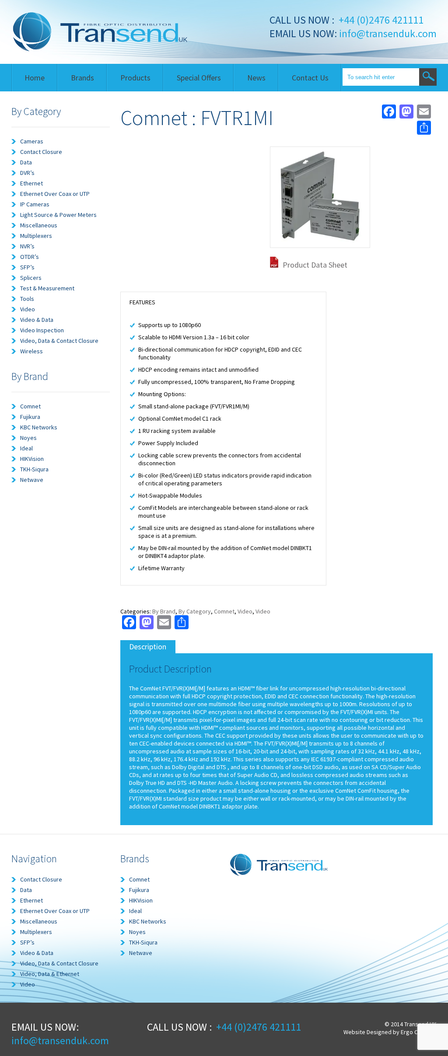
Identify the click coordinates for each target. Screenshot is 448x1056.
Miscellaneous (38, 225)
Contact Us (310, 78)
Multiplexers (36, 236)
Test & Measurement (47, 288)
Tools (27, 299)
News (256, 78)
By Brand (163, 611)
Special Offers (199, 78)
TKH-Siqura (34, 469)
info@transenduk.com (387, 33)
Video (27, 309)
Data (26, 162)
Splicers (31, 278)
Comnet (30, 406)
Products (135, 78)
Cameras (31, 141)
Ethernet (31, 183)
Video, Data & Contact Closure (59, 341)
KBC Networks (38, 427)
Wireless (31, 351)
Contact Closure (41, 152)
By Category (194, 611)
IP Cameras (34, 204)
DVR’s (27, 173)
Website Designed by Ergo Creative (390, 1032)
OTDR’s (29, 257)
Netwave (31, 480)
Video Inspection (42, 330)
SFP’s (27, 267)
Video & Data (36, 320)
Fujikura (30, 417)
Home (34, 78)
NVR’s (27, 246)
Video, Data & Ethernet (49, 974)
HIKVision (32, 459)
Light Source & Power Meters (58, 215)
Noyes (28, 438)
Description (147, 646)
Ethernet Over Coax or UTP (55, 194)
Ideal (26, 448)
